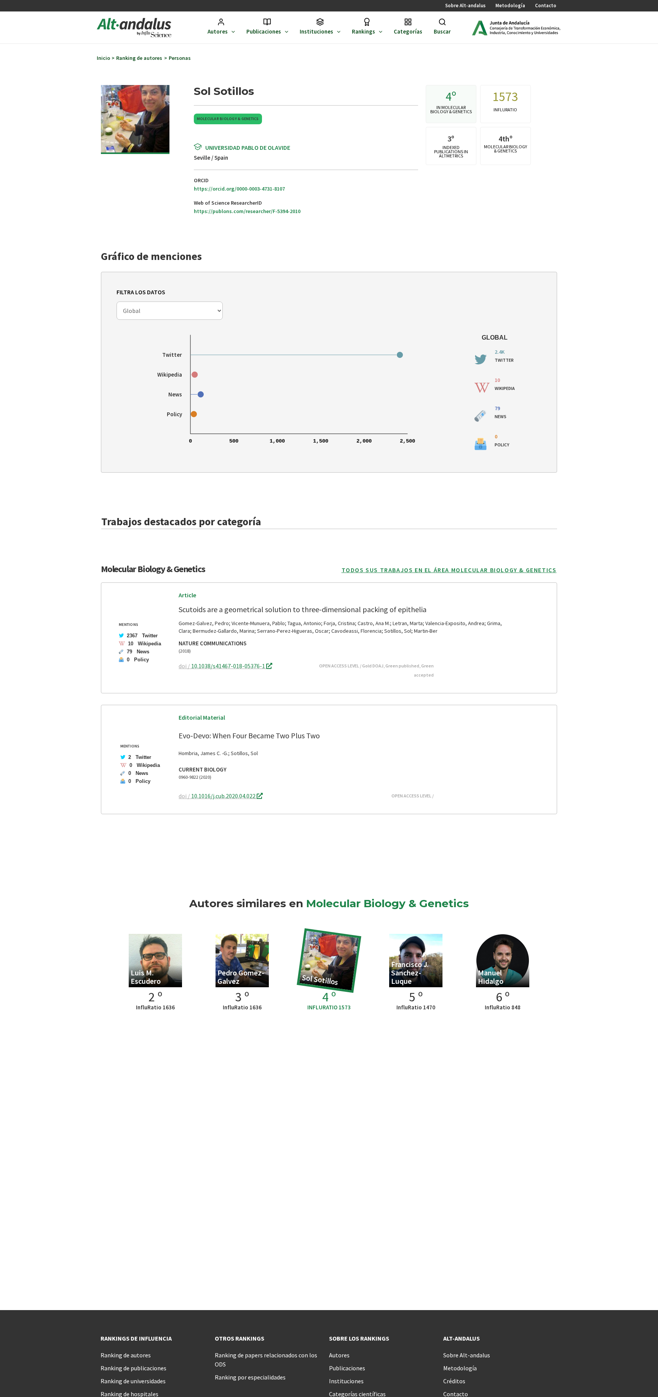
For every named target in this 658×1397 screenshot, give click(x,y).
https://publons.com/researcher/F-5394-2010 (247, 211)
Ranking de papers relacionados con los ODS (266, 1359)
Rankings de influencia (136, 1338)
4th (503, 138)
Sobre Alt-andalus (465, 5)
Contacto (545, 5)
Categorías (408, 31)
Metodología (510, 5)
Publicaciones (263, 31)
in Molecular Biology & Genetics (451, 109)
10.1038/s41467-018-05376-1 (228, 666)
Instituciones (316, 31)
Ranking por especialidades (250, 1377)
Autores (218, 31)
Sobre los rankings (359, 1338)
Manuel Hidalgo (490, 977)
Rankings (363, 31)
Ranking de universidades (133, 1381)
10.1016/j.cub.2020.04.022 (224, 796)
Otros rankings (239, 1338)
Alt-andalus (461, 1338)
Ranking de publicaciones (133, 1368)
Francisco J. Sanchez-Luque (410, 972)
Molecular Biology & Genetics (228, 118)
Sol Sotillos (320, 979)
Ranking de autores (126, 1355)
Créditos (454, 1381)
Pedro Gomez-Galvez (240, 977)
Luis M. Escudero (146, 977)
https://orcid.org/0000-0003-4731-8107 (239, 188)
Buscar (442, 31)
